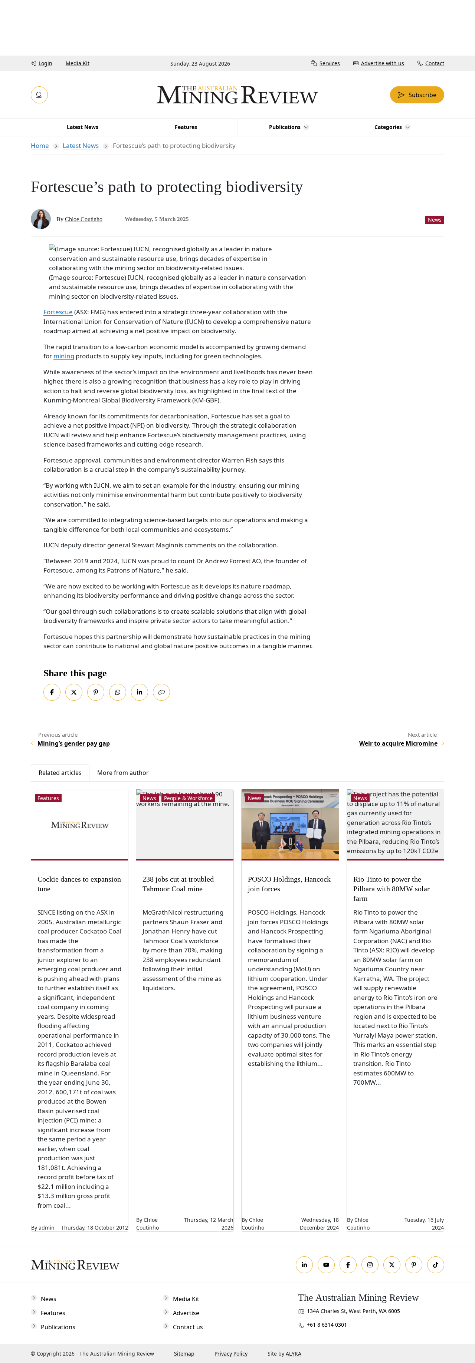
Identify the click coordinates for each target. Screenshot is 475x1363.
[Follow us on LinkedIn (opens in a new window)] (304, 1265)
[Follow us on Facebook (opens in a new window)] (348, 1265)
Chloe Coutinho (83, 219)
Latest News (81, 145)
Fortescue (58, 312)
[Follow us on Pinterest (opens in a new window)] (414, 1265)
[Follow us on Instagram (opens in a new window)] (370, 1265)
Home (40, 145)
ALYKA (293, 1353)
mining (63, 356)
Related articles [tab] (60, 773)
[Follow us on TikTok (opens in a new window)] (436, 1265)
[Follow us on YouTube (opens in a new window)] (326, 1265)
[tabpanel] (238, 1007)
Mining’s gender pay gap (73, 743)
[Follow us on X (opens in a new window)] (392, 1265)
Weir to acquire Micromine (398, 743)
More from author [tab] (123, 773)
